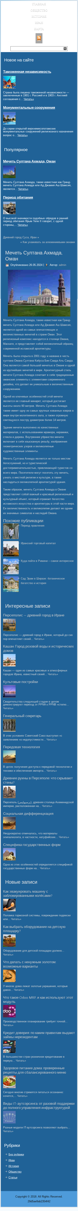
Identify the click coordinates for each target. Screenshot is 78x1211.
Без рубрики (16, 1154)
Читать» (29, 99)
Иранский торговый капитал (38, 543)
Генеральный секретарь (22, 716)
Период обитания (18, 197)
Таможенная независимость (27, 72)
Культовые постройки (20, 682)
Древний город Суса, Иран (20, 237)
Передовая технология (21, 747)
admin (62, 264)
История (39, 16)
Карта (39, 29)
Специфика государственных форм (32, 845)
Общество (39, 10)
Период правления (32, 525)
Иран (39, 22)
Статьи (13, 1177)
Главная (39, 4)
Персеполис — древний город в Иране (33, 615)
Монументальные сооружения (29, 108)
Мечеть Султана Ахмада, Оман (29, 161)
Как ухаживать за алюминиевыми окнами (49, 242)
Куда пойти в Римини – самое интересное (47, 560)
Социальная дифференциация (28, 814)
